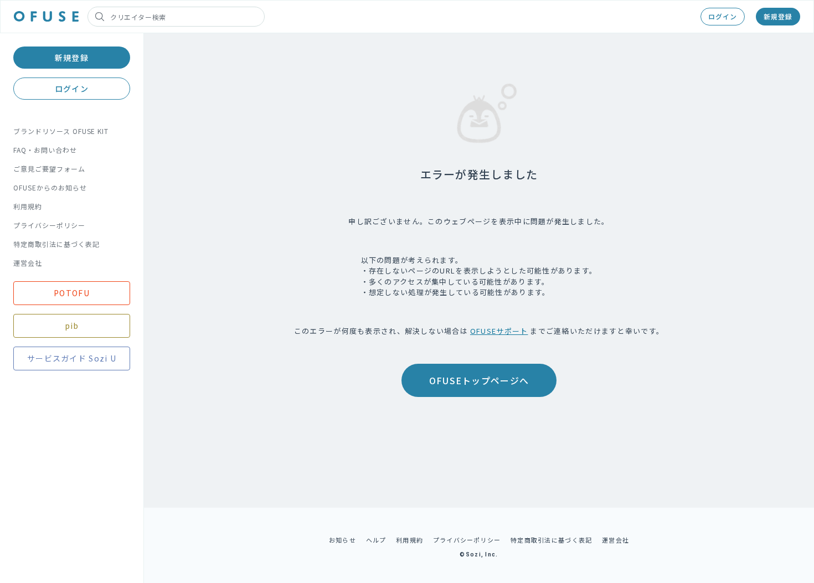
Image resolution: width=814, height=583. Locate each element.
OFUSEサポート (499, 331)
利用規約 (27, 206)
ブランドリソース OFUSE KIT (61, 131)
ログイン (722, 16)
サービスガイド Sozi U (71, 358)
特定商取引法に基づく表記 (56, 244)
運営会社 (27, 262)
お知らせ (342, 539)
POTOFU (72, 292)
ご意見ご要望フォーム (49, 168)
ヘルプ (376, 539)
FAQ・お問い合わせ (45, 149)
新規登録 (778, 16)
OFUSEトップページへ (479, 380)
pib (72, 325)
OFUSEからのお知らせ (50, 187)
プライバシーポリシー (49, 225)
